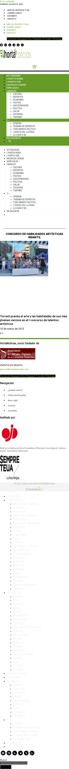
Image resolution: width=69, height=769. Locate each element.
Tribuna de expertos (24, 126)
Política (17, 108)
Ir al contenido (7, 1)
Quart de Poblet (23, 654)
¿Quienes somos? (14, 13)
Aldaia (17, 608)
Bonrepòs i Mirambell (26, 523)
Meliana (18, 558)
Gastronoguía (21, 105)
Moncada (18, 561)
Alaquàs (18, 596)
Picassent (19, 650)
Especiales (12, 87)
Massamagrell (22, 554)
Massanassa (20, 635)
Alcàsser (18, 604)
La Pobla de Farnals (25, 546)
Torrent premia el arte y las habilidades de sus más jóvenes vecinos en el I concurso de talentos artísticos (33, 320)
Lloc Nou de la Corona (27, 627)
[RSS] (9, 45)
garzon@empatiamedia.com (14, 369)
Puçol (16, 573)
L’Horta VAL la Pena (23, 132)
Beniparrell (20, 615)
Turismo (17, 117)
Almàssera (19, 519)
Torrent (17, 666)
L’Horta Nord (14, 78)
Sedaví (17, 658)
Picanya (18, 646)
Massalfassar (21, 550)
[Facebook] (1, 45)
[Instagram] (5, 45)
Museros (18, 565)
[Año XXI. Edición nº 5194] (18, 10)
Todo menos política (24, 129)
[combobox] (14, 763)
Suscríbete (12, 16)
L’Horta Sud (13, 81)
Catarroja (19, 623)
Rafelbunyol (20, 577)
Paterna (18, 569)
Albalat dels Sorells (25, 504)
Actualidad (13, 75)
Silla (15, 662)
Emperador (20, 534)
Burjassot (19, 527)
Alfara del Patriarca (25, 515)
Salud (16, 111)
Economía (18, 99)
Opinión (17, 123)
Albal (16, 600)
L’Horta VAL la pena (25, 735)
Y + (8, 120)
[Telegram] (14, 45)
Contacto (11, 19)
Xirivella (18, 669)
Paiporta (18, 642)
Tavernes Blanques (25, 585)
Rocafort (18, 581)
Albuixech (19, 511)
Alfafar (17, 612)
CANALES (12, 681)
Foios (16, 538)
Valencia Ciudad (16, 84)
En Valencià (13, 138)
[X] (18, 45)
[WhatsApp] (22, 45)
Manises (18, 631)
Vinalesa (18, 588)
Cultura (17, 94)
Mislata (17, 639)
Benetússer (20, 619)
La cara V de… (20, 135)
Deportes (18, 97)
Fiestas (17, 102)
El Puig (17, 531)
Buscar (9, 141)
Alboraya (18, 508)
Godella (17, 542)
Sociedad (18, 114)
